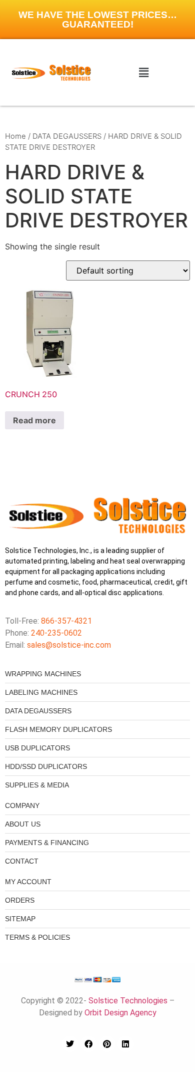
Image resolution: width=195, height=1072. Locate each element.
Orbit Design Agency (120, 1012)
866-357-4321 (65, 621)
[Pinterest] (107, 1044)
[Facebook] (88, 1044)
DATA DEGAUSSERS (67, 136)
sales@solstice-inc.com (69, 645)
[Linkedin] (126, 1044)
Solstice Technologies (128, 1000)
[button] (143, 72)
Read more (34, 420)
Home (15, 136)
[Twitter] (70, 1044)
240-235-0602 (56, 633)
